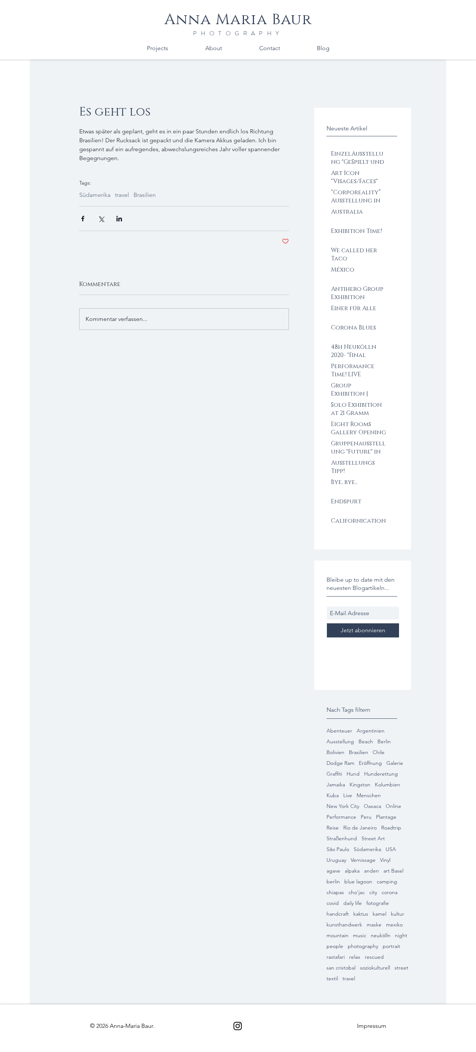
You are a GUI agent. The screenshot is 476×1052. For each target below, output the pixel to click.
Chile (379, 752)
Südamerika (367, 849)
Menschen (369, 795)
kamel (379, 914)
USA (391, 849)
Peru (366, 817)
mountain (337, 935)
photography (363, 946)
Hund (353, 774)
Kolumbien (387, 785)
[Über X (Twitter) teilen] (100, 218)
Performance (341, 817)
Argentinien (371, 731)
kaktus (360, 914)
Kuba (333, 795)
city (373, 892)
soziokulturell (375, 968)
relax (354, 957)
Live (347, 795)
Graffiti (334, 774)
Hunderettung (381, 774)
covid (333, 903)
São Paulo (338, 849)
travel (348, 978)
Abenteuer (339, 731)
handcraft (338, 914)
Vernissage (363, 860)
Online (393, 806)
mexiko (394, 925)
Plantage (386, 817)
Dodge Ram (340, 763)
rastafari (336, 957)
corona (390, 892)
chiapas (335, 892)
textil (332, 978)
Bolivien (335, 752)
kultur (397, 914)
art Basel (393, 871)
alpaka (352, 871)
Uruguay (336, 860)
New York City (343, 806)
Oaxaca (372, 806)
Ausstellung (340, 741)
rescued (374, 957)
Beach (365, 741)
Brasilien (358, 752)
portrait (391, 946)
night (401, 935)
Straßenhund (342, 838)
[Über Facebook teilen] (82, 218)
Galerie (394, 763)
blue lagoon (358, 882)
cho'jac (356, 892)
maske (374, 925)
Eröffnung (370, 763)
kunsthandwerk (344, 925)
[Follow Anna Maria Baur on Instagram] (237, 1026)
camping (387, 882)
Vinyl (385, 860)
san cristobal (341, 968)
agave (333, 871)
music (359, 935)
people (335, 946)
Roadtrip (391, 828)
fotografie (377, 903)
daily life (352, 903)
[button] (371, 1025)
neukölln (380, 935)
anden (371, 871)
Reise (333, 828)
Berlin (384, 741)
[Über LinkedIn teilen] (119, 218)
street (401, 968)
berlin (333, 882)
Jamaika (336, 785)
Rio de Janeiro (360, 828)
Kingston (360, 785)
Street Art (373, 838)
